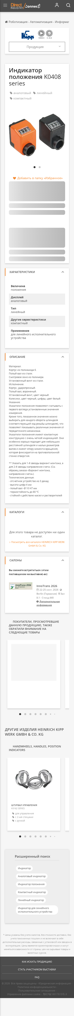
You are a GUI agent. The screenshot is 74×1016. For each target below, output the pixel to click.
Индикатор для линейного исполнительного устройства (35, 909)
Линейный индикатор (31, 900)
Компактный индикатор (32, 892)
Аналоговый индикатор (32, 876)
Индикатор (24, 868)
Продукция (35, 47)
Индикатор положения (31, 884)
